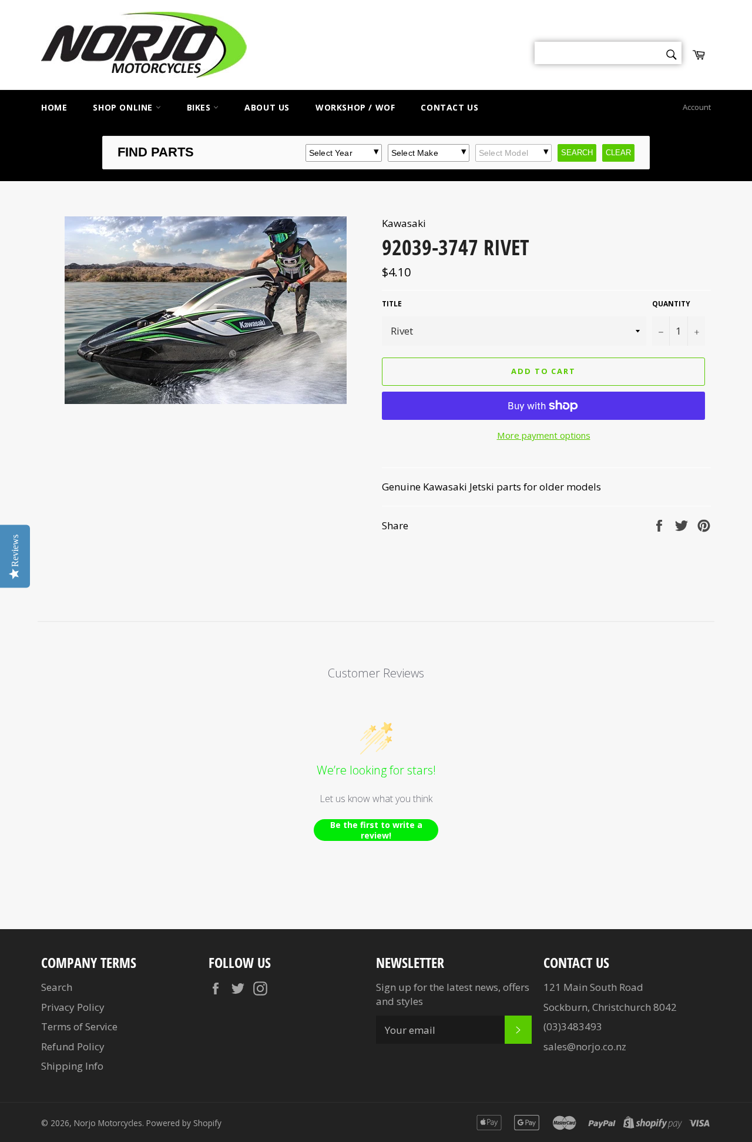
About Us (267, 107)
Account (697, 107)
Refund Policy (73, 1046)
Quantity (671, 304)
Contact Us (449, 107)
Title (392, 304)
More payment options (543, 435)
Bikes (200, 107)
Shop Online (124, 107)
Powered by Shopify (183, 1122)
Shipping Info (72, 1066)
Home (54, 107)
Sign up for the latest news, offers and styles (452, 993)
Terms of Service (79, 1026)
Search (56, 987)
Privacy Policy (73, 1007)
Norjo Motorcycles (108, 1122)
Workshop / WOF (355, 107)
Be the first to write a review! (376, 830)
